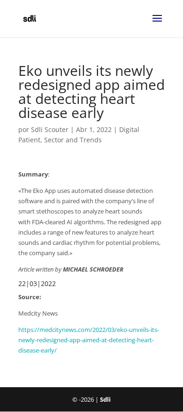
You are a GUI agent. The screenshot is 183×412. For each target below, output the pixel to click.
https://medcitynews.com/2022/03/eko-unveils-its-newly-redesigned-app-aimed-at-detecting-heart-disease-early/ (88, 339)
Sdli (105, 399)
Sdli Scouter (50, 129)
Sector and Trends (73, 139)
